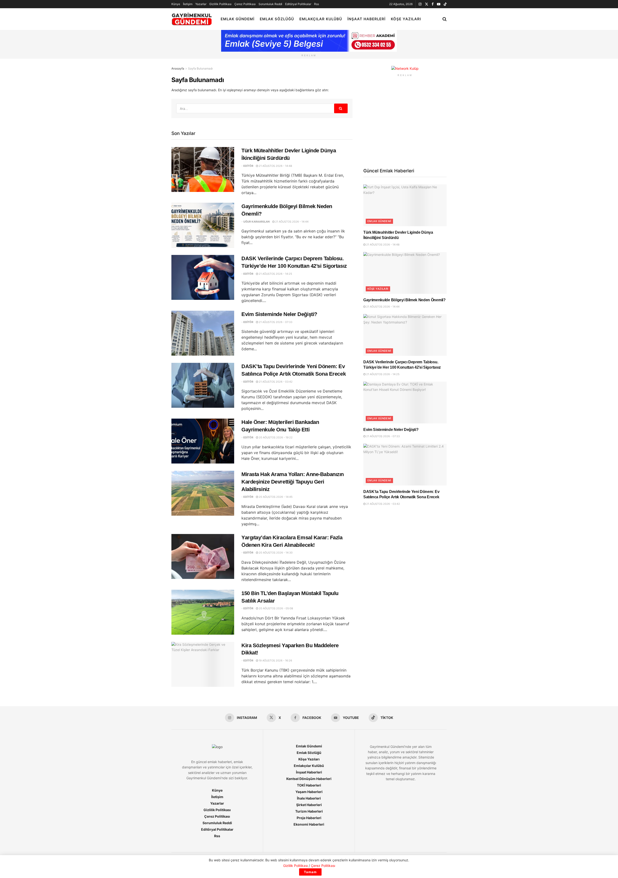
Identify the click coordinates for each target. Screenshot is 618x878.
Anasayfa (177, 68)
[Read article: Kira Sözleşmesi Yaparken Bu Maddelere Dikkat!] (202, 664)
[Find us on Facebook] (433, 4)
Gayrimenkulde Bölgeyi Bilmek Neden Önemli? (404, 300)
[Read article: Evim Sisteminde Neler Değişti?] (202, 333)
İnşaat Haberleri (366, 19)
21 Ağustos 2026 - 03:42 (275, 381)
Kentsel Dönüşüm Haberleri (308, 779)
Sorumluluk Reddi (270, 4)
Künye (175, 4)
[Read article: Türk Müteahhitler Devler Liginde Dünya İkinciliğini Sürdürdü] (202, 169)
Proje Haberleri (309, 818)
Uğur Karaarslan (256, 221)
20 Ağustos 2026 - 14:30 (275, 552)
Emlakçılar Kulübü (320, 19)
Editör (248, 166)
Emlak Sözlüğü (277, 19)
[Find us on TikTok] (445, 4)
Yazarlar (200, 4)
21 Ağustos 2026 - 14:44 (291, 221)
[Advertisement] (405, 121)
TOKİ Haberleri (309, 785)
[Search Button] (444, 19)
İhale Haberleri (309, 798)
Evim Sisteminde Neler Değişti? (279, 314)
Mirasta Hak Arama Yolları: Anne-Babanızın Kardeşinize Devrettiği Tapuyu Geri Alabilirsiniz (292, 481)
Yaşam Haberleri (309, 792)
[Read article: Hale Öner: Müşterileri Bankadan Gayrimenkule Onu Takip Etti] (202, 441)
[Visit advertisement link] (405, 68)
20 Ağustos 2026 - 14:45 (275, 497)
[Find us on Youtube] (438, 4)
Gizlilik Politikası (220, 4)
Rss (316, 4)
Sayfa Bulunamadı (200, 68)
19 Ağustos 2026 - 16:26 (275, 660)
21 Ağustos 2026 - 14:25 (275, 273)
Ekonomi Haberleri (309, 824)
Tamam (310, 872)
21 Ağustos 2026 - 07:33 (275, 322)
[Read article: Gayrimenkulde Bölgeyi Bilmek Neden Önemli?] (202, 225)
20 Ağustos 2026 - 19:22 (275, 437)
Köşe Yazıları (406, 19)
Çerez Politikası (245, 4)
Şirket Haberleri (309, 805)
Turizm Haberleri (309, 811)
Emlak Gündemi (237, 19)
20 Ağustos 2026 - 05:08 (275, 608)
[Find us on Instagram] (420, 4)
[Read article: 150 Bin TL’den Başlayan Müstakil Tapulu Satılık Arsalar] (202, 612)
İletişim (187, 4)
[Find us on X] (426, 4)
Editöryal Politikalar (298, 4)
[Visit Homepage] (191, 19)
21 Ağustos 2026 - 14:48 (275, 166)
